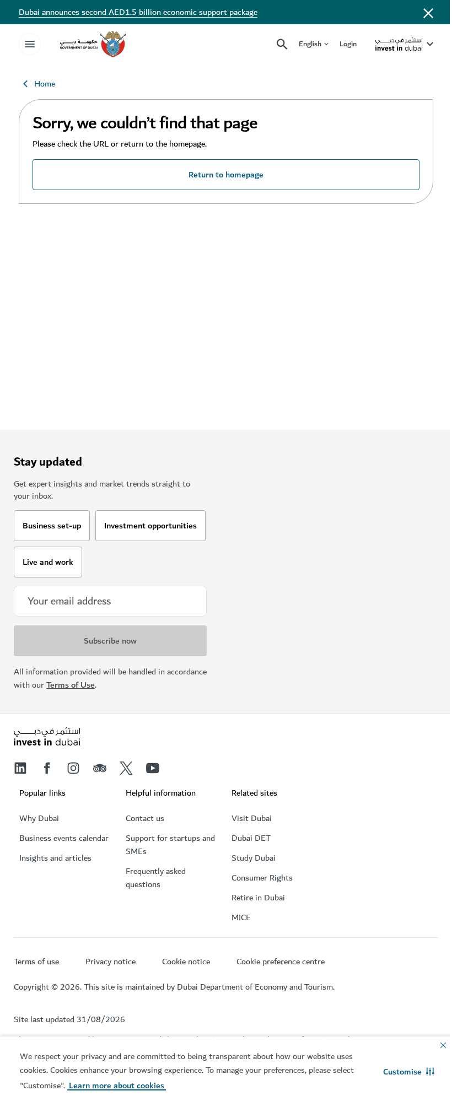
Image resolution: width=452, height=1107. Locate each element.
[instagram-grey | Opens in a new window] (73, 768)
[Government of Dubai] (93, 44)
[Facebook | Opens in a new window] (46, 768)
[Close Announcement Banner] (428, 12)
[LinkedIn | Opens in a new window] (20, 768)
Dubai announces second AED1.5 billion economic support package (138, 12)
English (310, 44)
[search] (282, 44)
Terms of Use (70, 685)
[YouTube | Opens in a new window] (152, 768)
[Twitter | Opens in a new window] (126, 768)
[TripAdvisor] (99, 768)
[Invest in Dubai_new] (47, 737)
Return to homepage (226, 175)
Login (348, 43)
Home (44, 83)
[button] (408, 1072)
